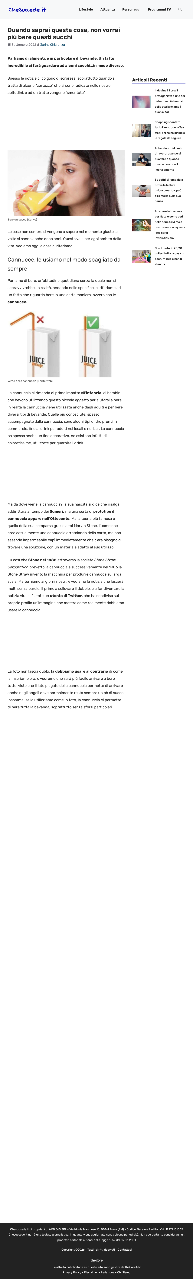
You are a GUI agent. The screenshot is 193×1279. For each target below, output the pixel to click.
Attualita (107, 9)
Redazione (107, 1272)
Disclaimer (91, 1272)
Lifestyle (86, 9)
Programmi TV (159, 9)
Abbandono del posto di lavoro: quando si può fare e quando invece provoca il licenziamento (169, 159)
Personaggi (131, 9)
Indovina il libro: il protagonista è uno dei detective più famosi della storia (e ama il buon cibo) (170, 101)
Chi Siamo (123, 1272)
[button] (180, 9)
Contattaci (125, 1249)
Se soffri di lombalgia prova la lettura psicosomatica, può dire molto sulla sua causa (169, 190)
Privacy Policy (72, 1272)
